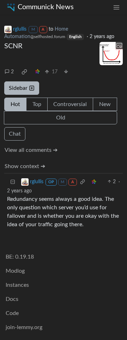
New (105, 104)
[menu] (116, 7)
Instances (17, 285)
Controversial (70, 104)
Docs (12, 299)
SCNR (13, 46)
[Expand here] (111, 53)
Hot (15, 104)
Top (36, 104)
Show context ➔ (25, 166)
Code (12, 313)
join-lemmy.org (24, 327)
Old (60, 117)
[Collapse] (12, 182)
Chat (15, 134)
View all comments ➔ (31, 150)
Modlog (15, 271)
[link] (24, 72)
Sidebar (18, 88)
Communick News (46, 7)
